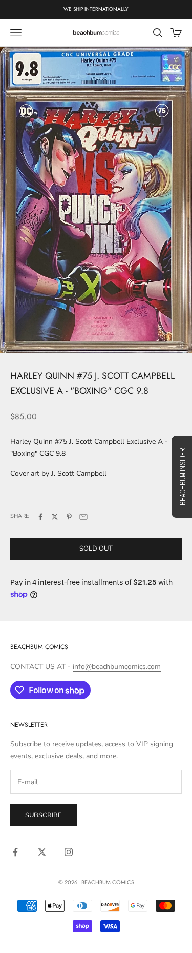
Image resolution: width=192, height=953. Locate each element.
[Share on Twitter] (55, 517)
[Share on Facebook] (40, 517)
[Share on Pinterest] (69, 517)
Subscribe (43, 815)
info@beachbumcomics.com (117, 667)
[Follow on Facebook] (15, 852)
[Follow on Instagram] (68, 852)
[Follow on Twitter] (42, 852)
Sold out (96, 548)
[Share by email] (83, 517)
